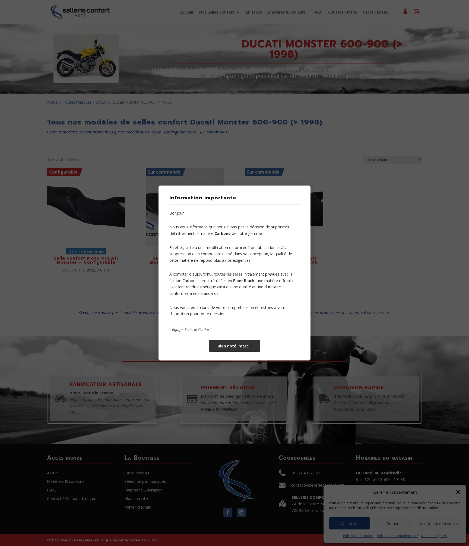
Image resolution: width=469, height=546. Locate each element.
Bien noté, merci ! (235, 346)
